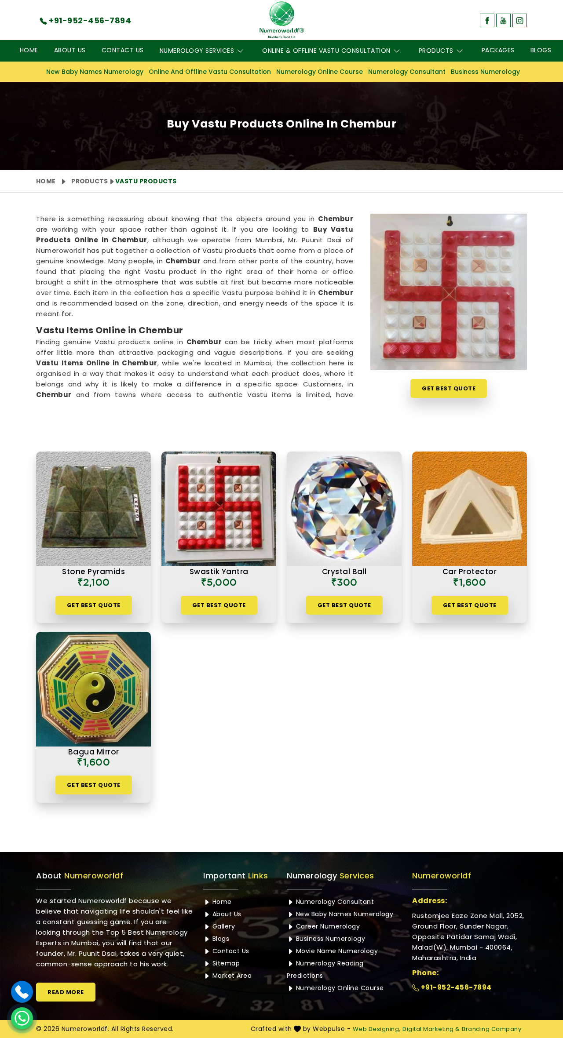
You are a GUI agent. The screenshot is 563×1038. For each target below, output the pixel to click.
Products (436, 50)
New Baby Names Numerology (94, 71)
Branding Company (491, 1029)
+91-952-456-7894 (455, 987)
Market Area (231, 975)
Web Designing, (377, 1029)
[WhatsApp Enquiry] (22, 1018)
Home (29, 50)
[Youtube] (503, 20)
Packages (498, 50)
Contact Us (123, 50)
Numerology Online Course (319, 71)
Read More (66, 992)
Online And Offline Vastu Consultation (210, 71)
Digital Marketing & (431, 1029)
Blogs (541, 50)
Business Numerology (485, 71)
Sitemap (225, 963)
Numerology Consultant (407, 71)
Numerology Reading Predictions (325, 969)
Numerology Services (197, 50)
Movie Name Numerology (336, 951)
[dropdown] (240, 51)
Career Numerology (327, 926)
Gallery (222, 926)
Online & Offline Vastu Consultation (326, 50)
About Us (70, 50)
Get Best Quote (448, 388)
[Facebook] (487, 20)
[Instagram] (519, 20)
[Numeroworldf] (282, 19)
